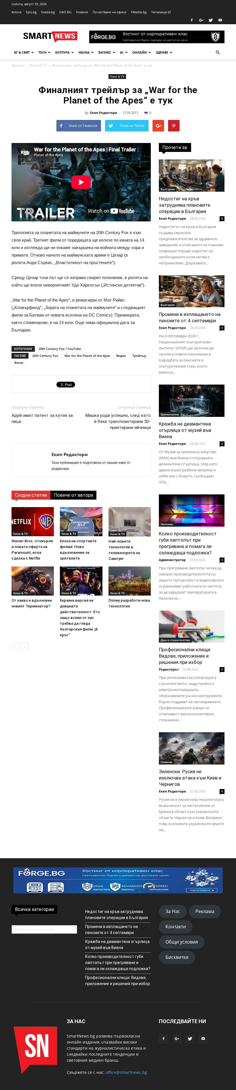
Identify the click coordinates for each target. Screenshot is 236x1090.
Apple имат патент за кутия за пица (42, 418)
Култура (62, 52)
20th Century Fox (45, 355)
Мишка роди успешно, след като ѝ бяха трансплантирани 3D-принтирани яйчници (118, 421)
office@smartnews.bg (126, 1072)
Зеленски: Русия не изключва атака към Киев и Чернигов (190, 778)
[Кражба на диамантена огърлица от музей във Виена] (191, 401)
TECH (42, 52)
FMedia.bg (138, 12)
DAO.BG (65, 12)
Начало (18, 65)
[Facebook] (191, 20)
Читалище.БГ (161, 12)
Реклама (204, 911)
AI (121, 52)
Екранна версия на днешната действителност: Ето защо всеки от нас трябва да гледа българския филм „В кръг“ (80, 617)
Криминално (170, 414)
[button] (217, 52)
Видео (121, 355)
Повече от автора (73, 495)
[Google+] (201, 20)
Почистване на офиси (109, 12)
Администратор (172, 560)
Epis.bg (31, 12)
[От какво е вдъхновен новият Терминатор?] (33, 581)
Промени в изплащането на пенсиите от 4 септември (111, 929)
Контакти (175, 926)
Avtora (16, 12)
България (168, 189)
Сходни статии (31, 495)
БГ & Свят (22, 52)
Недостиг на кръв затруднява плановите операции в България (184, 205)
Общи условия (181, 942)
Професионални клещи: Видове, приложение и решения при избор (185, 656)
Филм (18, 362)
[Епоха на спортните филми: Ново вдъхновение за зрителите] (81, 521)
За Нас (172, 911)
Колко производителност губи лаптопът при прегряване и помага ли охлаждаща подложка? (117, 962)
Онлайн (139, 52)
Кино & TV (38, 65)
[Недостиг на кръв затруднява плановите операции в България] (191, 175)
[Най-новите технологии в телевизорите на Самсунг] (130, 521)
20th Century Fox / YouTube (60, 349)
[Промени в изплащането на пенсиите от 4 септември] (191, 291)
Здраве (162, 52)
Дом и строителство (175, 640)
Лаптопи (167, 524)
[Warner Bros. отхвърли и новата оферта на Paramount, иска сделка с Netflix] (33, 521)
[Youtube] (220, 20)
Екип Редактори (103, 112)
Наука (84, 52)
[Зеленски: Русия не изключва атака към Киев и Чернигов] (191, 748)
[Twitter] (210, 20)
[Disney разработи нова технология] (130, 581)
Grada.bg (48, 12)
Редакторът (169, 669)
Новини (82, 12)
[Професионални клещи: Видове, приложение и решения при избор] (191, 627)
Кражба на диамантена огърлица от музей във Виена (185, 430)
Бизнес (104, 52)
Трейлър (139, 355)
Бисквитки (177, 957)
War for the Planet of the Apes (87, 355)
